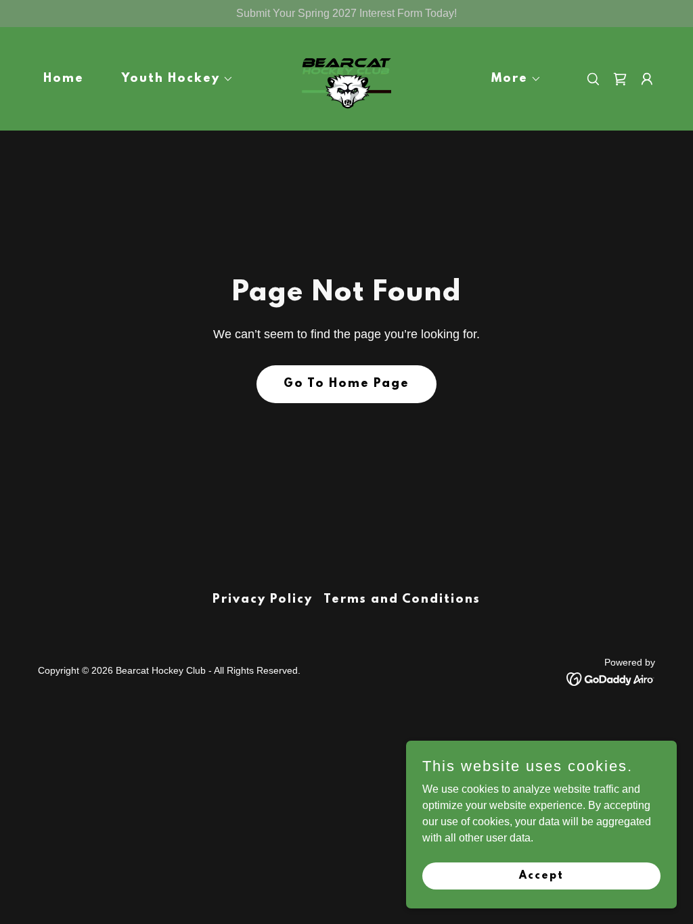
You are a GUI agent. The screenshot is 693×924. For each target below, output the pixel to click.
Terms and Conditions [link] (401, 600)
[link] (346, 78)
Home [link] (63, 79)
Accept (541, 875)
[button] (172, 79)
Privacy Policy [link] (263, 600)
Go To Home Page (346, 384)
